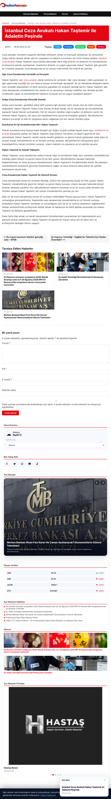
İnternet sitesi (9, 390)
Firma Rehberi (50, 14)
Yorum (6, 343)
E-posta (7, 379)
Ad (4, 368)
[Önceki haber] (97, 482)
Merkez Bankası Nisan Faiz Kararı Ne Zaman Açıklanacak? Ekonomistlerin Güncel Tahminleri (44, 614)
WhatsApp (80, 47)
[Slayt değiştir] (50, 775)
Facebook (68, 47)
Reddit (91, 47)
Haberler (5, 23)
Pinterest (101, 47)
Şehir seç (11, 440)
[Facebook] (7, 464)
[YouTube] (30, 464)
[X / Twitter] (14, 464)
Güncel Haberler (30, 14)
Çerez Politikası (80, 14)
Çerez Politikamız (48, 795)
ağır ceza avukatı (28, 80)
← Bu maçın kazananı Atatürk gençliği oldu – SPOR (23, 238)
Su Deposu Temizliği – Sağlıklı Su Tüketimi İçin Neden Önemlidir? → (78, 238)
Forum (65, 14)
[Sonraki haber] (102, 482)
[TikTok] (37, 464)
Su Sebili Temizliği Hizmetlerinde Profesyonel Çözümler (29, 611)
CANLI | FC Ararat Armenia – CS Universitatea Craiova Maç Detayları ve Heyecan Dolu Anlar (44, 620)
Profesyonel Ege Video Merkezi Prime (22, 617)
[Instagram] (22, 464)
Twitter (57, 47)
